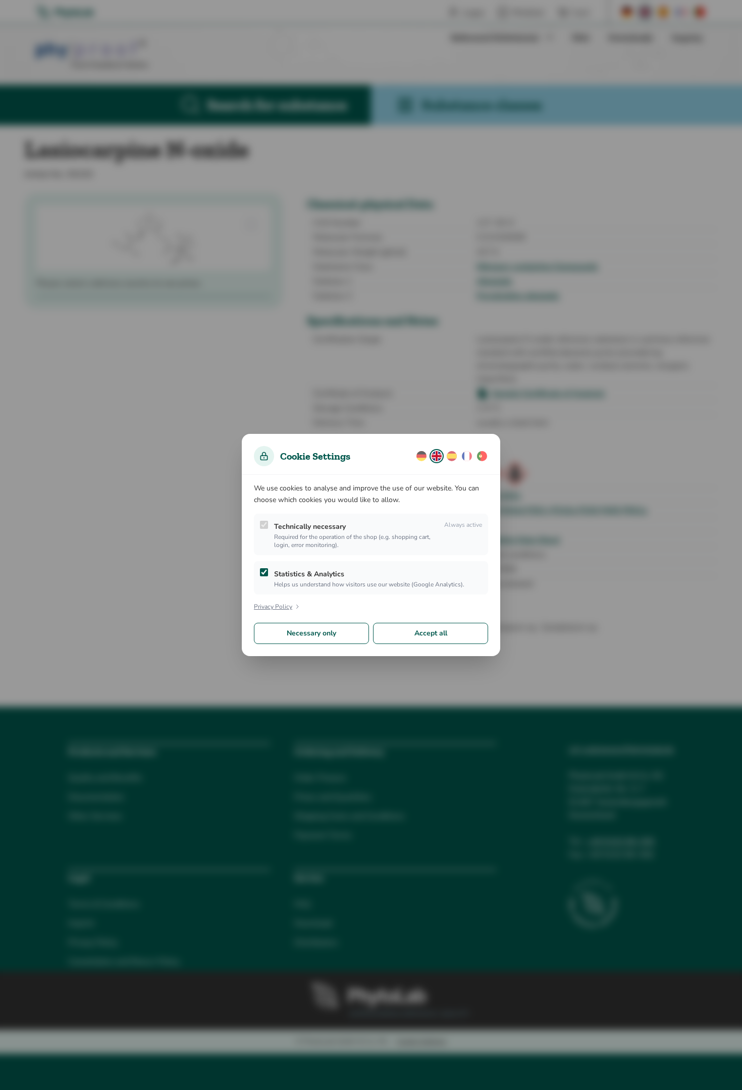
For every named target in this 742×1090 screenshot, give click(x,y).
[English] (437, 456)
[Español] (452, 456)
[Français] (467, 456)
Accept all (430, 633)
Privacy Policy (273, 607)
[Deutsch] (421, 456)
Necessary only (311, 633)
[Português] (482, 456)
